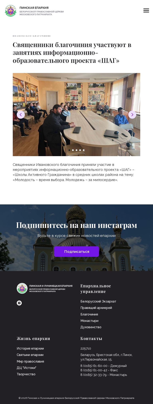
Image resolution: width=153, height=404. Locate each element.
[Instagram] (19, 303)
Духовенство (90, 327)
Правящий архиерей (96, 308)
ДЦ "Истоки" (26, 368)
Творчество (26, 374)
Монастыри (89, 321)
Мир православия (30, 361)
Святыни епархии (30, 355)
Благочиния (89, 314)
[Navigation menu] (146, 11)
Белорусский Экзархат (98, 301)
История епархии (30, 348)
